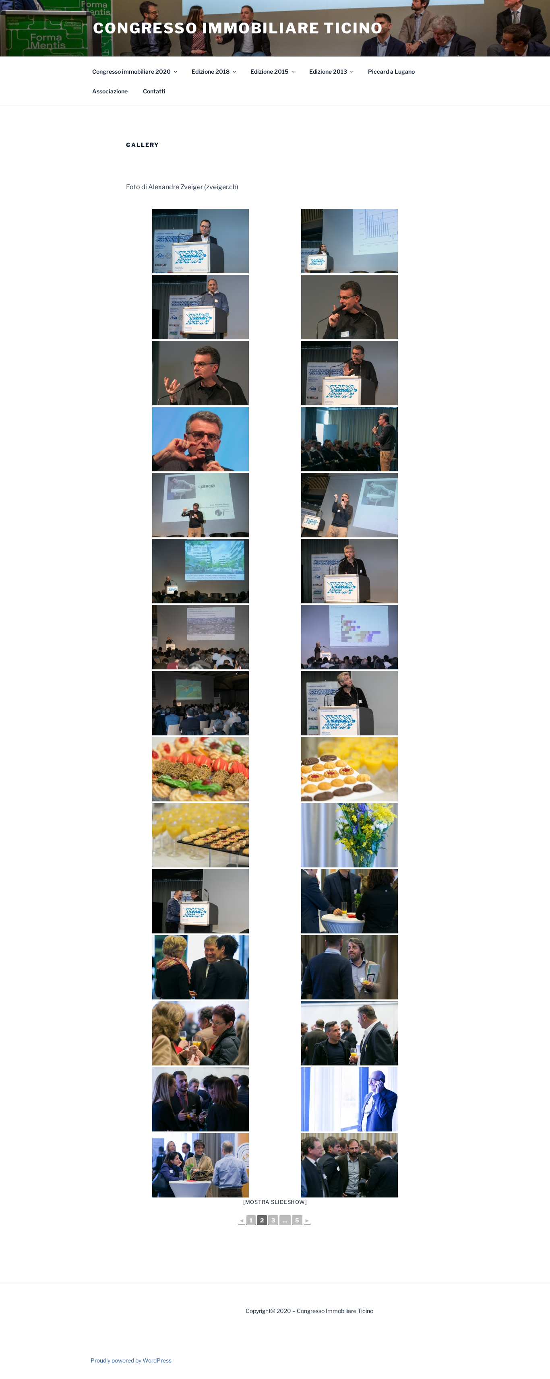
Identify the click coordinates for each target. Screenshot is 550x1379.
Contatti (154, 91)
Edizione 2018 (211, 71)
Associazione (110, 91)
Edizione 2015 (269, 71)
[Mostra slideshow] (275, 1202)
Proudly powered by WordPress (131, 1360)
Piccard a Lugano (391, 71)
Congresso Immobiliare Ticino (238, 28)
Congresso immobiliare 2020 (131, 71)
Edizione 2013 (328, 71)
